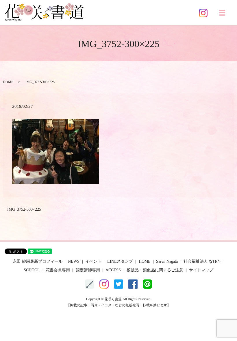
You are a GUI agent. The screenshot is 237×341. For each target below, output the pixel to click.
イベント (93, 261)
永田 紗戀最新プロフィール (37, 261)
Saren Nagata (167, 261)
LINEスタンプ (120, 261)
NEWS (73, 261)
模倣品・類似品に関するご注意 (155, 270)
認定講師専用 (88, 270)
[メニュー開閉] (222, 13)
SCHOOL (32, 270)
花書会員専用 (58, 270)
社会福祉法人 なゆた (202, 261)
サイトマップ (201, 270)
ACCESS (113, 270)
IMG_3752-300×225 (24, 209)
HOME (8, 82)
